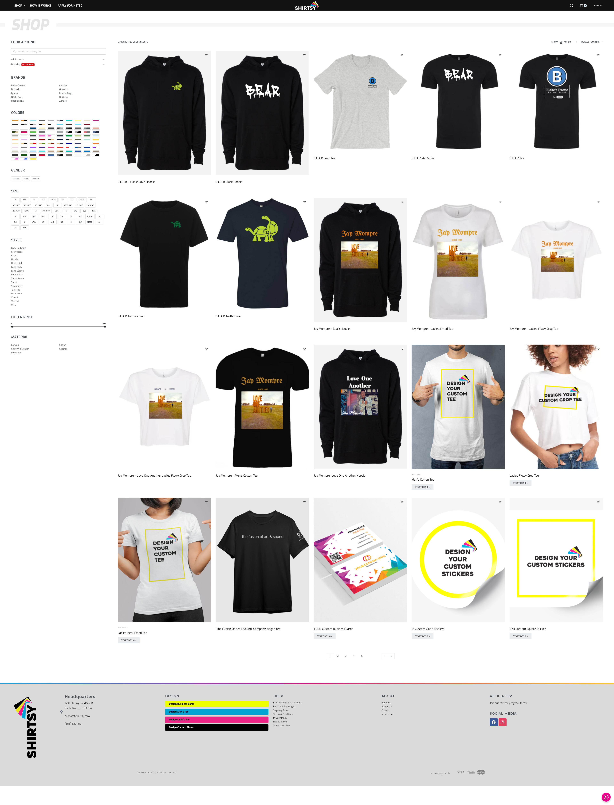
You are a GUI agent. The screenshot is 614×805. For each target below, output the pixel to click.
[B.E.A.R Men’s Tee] (458, 101)
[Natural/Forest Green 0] (42, 143)
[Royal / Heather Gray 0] (78, 147)
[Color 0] (15, 128)
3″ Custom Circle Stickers (428, 629)
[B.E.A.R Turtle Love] (262, 254)
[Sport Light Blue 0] (33, 151)
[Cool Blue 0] (33, 128)
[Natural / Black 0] (24, 143)
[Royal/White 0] (96, 147)
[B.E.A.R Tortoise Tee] (164, 254)
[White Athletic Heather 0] (87, 155)
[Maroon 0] (42, 139)
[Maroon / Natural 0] (51, 139)
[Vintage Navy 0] (33, 155)
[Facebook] (494, 722)
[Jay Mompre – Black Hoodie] (360, 260)
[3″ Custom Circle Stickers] (458, 560)
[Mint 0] (87, 139)
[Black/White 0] (51, 124)
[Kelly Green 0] (69, 136)
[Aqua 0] (33, 120)
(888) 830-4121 (73, 723)
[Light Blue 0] (96, 136)
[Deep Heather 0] (78, 128)
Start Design (422, 487)
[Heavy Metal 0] (33, 136)
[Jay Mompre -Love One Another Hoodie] (360, 407)
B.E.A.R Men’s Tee (423, 158)
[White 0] (78, 155)
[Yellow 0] (33, 159)
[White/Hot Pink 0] (15, 159)
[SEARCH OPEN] (571, 5)
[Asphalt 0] (42, 120)
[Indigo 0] (60, 136)
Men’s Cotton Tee (423, 480)
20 (561, 41)
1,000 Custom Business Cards (333, 629)
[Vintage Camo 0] (24, 155)
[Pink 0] (15, 147)
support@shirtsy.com (77, 716)
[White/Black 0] (96, 155)
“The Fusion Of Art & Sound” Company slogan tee (248, 629)
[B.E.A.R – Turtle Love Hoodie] (164, 113)
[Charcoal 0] (96, 124)
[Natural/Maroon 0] (51, 143)
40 (565, 41)
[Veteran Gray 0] (96, 151)
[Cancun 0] (78, 124)
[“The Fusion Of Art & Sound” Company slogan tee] (262, 560)
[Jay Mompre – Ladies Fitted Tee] (458, 260)
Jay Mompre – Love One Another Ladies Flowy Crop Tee (154, 476)
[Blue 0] (60, 124)
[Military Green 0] (78, 139)
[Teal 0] (69, 151)
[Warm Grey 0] (69, 155)
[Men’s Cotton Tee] (458, 407)
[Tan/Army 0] (60, 151)
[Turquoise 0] (87, 151)
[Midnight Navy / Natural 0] (69, 139)
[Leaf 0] (87, 136)
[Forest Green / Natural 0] (15, 132)
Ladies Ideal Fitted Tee (132, 633)
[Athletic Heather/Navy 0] (60, 120)
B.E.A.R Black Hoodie (229, 182)
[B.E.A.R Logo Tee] (360, 101)
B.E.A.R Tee (517, 158)
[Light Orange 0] (15, 139)
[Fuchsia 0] (24, 132)
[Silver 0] (24, 151)
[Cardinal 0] (87, 124)
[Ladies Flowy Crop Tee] (556, 407)
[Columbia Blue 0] (24, 128)
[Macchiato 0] (33, 139)
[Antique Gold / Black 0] (24, 120)
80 (569, 41)
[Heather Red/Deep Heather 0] (87, 132)
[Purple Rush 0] (42, 147)
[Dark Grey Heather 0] (60, 128)
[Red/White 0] (69, 147)
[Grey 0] (42, 132)
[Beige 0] (87, 120)
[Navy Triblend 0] (78, 143)
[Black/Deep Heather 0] (24, 124)
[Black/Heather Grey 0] (33, 124)
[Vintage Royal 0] (51, 155)
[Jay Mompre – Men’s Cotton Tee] (262, 407)
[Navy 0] (69, 143)
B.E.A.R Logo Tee (324, 158)
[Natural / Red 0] (33, 143)
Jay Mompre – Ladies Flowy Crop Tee (534, 329)
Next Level (416, 474)
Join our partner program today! (508, 703)
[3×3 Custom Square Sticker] (556, 560)
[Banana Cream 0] (78, 120)
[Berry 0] (96, 120)
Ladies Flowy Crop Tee (524, 476)
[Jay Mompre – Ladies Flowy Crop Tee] (556, 260)
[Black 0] (15, 124)
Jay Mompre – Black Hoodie (332, 329)
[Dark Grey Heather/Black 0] (69, 128)
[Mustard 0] (96, 139)
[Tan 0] (51, 151)
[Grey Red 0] (51, 132)
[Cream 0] (42, 128)
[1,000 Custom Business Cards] (360, 560)
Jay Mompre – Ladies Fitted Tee (432, 329)
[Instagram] (503, 722)
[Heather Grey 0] (69, 132)
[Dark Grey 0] (51, 128)
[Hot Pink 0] (42, 136)
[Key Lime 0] (78, 136)
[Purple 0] (33, 147)
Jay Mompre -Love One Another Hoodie (340, 476)
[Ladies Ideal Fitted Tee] (164, 560)
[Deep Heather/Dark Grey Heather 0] (87, 128)
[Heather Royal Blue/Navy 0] (96, 132)
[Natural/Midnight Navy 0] (60, 143)
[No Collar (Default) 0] (87, 143)
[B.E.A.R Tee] (556, 101)
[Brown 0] (69, 124)
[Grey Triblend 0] (60, 132)
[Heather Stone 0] (15, 136)
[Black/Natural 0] (42, 124)
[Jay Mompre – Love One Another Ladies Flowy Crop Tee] (164, 407)
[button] (206, 55)
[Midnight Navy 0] (60, 139)
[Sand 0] (15, 151)
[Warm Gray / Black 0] (60, 155)
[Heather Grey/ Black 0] (78, 132)
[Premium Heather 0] (24, 147)
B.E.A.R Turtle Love (228, 316)
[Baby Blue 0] (69, 120)
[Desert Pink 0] (96, 128)
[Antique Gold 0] (15, 120)
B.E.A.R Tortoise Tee (131, 316)
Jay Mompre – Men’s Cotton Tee (237, 476)
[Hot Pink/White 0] (51, 136)
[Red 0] (60, 147)
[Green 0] (33, 132)
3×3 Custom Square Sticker (528, 629)
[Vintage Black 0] (15, 155)
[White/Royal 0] (24, 159)
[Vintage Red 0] (42, 155)
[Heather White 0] (24, 136)
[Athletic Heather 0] (51, 120)
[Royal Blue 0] (87, 147)
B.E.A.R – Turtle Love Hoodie (136, 182)
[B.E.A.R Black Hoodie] (262, 113)
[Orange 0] (96, 143)
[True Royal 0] (78, 151)
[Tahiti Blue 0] (42, 151)
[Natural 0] (15, 143)
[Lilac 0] (24, 139)
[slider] (12, 327)
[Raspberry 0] (51, 147)
